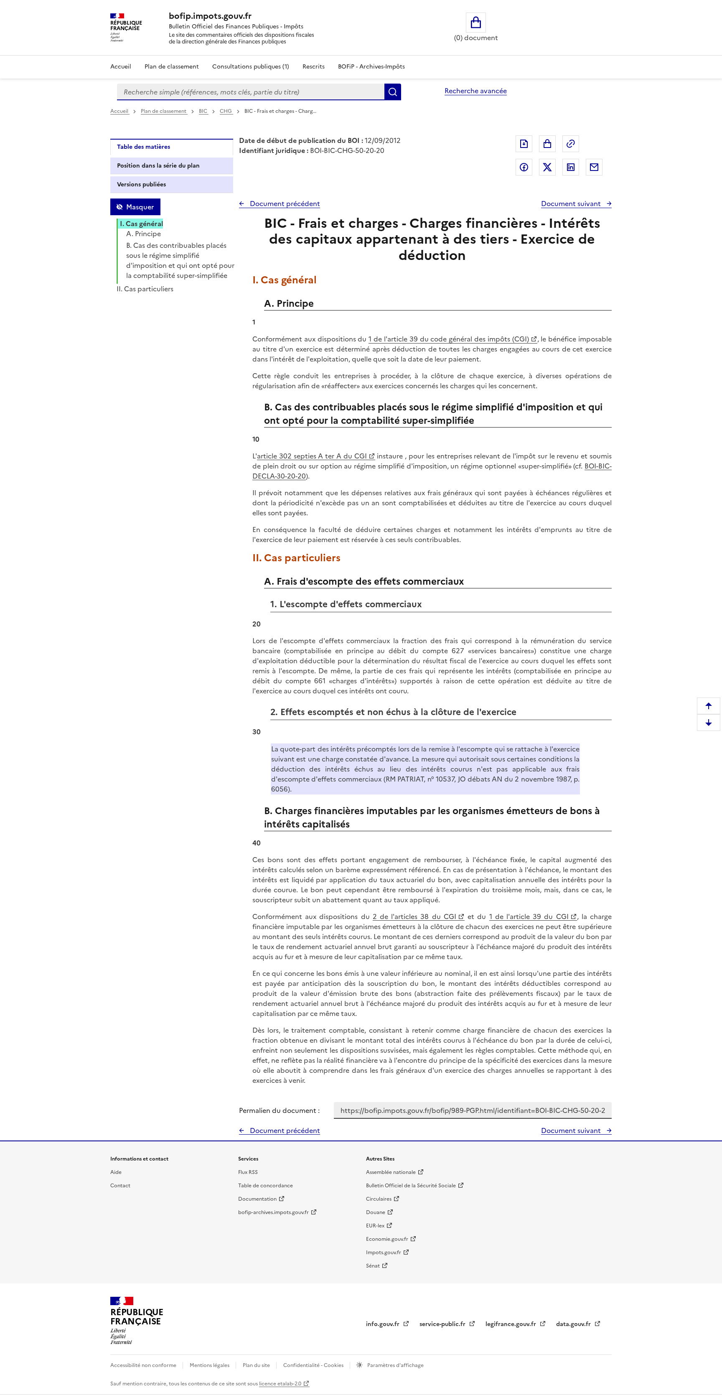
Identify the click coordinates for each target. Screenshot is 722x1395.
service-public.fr (443, 1324)
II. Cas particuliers (145, 289)
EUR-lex (375, 1226)
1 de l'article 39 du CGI (529, 916)
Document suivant (572, 204)
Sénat (373, 1266)
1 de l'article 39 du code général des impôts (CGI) (449, 339)
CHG (226, 111)
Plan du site (257, 1365)
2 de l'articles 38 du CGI (414, 916)
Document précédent (284, 204)
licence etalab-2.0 (280, 1383)
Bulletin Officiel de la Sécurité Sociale (411, 1185)
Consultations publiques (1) (250, 66)
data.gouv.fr (574, 1324)
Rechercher (392, 92)
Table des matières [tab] (143, 147)
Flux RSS (248, 1172)
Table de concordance (265, 1185)
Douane (375, 1212)
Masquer (140, 207)
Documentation (257, 1199)
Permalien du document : (279, 1110)
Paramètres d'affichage (395, 1365)
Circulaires (379, 1199)
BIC (203, 111)
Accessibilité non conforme (144, 1365)
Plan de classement (172, 66)
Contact (120, 1185)
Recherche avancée (476, 91)
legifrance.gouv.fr (512, 1324)
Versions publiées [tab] (141, 184)
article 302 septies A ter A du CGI (312, 456)
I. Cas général (141, 224)
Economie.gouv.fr (387, 1239)
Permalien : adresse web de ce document (570, 143)
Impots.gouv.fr (383, 1252)
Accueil (120, 66)
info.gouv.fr (383, 1324)
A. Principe (143, 234)
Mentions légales (210, 1365)
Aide (116, 1172)
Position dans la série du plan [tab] (158, 165)
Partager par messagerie (594, 167)
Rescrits (314, 66)
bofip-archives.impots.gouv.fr (273, 1212)
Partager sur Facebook (524, 167)
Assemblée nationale (391, 1172)
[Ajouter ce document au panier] (547, 143)
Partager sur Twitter (547, 167)
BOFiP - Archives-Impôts (371, 66)
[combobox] (250, 92)
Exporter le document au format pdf (524, 143)
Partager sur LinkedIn (570, 167)
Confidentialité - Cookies (314, 1365)
